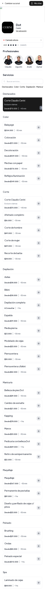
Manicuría (40, 87)
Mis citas (38, 3)
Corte (22, 87)
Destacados (7, 87)
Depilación (30, 87)
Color (16, 87)
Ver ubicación (21, 31)
